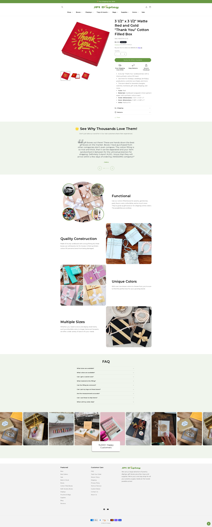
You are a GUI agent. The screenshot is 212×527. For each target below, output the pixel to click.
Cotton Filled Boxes (66, 486)
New (61, 471)
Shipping (117, 44)
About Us (94, 494)
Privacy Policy (95, 483)
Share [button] (118, 117)
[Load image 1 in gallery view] (65, 76)
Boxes (62, 483)
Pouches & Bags (65, 494)
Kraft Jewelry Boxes (66, 489)
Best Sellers (64, 474)
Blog (61, 500)
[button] (62, 7)
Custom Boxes (95, 489)
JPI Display (108, 523)
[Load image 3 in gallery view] (85, 76)
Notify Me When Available (133, 60)
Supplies (63, 497)
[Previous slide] (100, 168)
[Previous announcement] (61, 1)
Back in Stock (64, 480)
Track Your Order (96, 474)
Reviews (63, 503)
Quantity (117, 50)
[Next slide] (112, 168)
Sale (61, 477)
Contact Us (94, 492)
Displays (63, 492)
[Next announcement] (151, 1)
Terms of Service (96, 486)
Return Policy (95, 477)
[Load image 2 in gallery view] (75, 76)
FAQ (92, 471)
